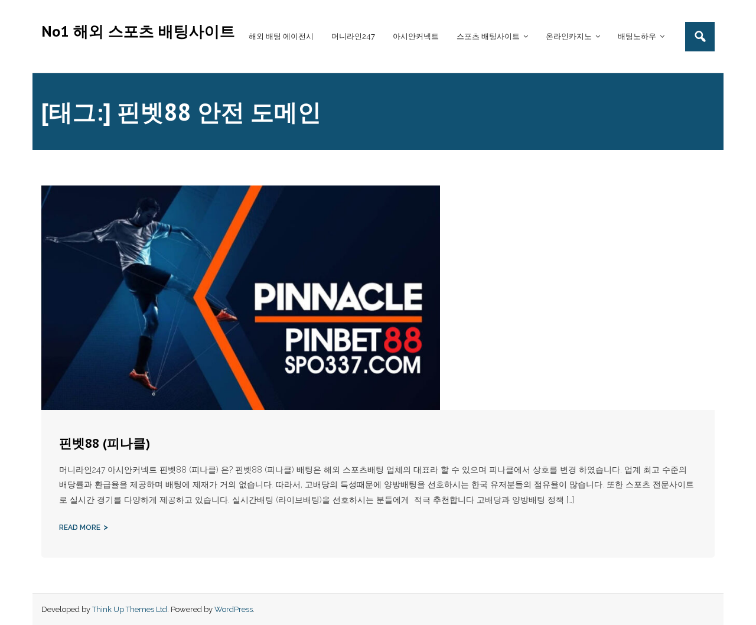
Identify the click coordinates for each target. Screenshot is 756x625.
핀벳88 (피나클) (104, 443)
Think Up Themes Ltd (129, 609)
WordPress (233, 609)
